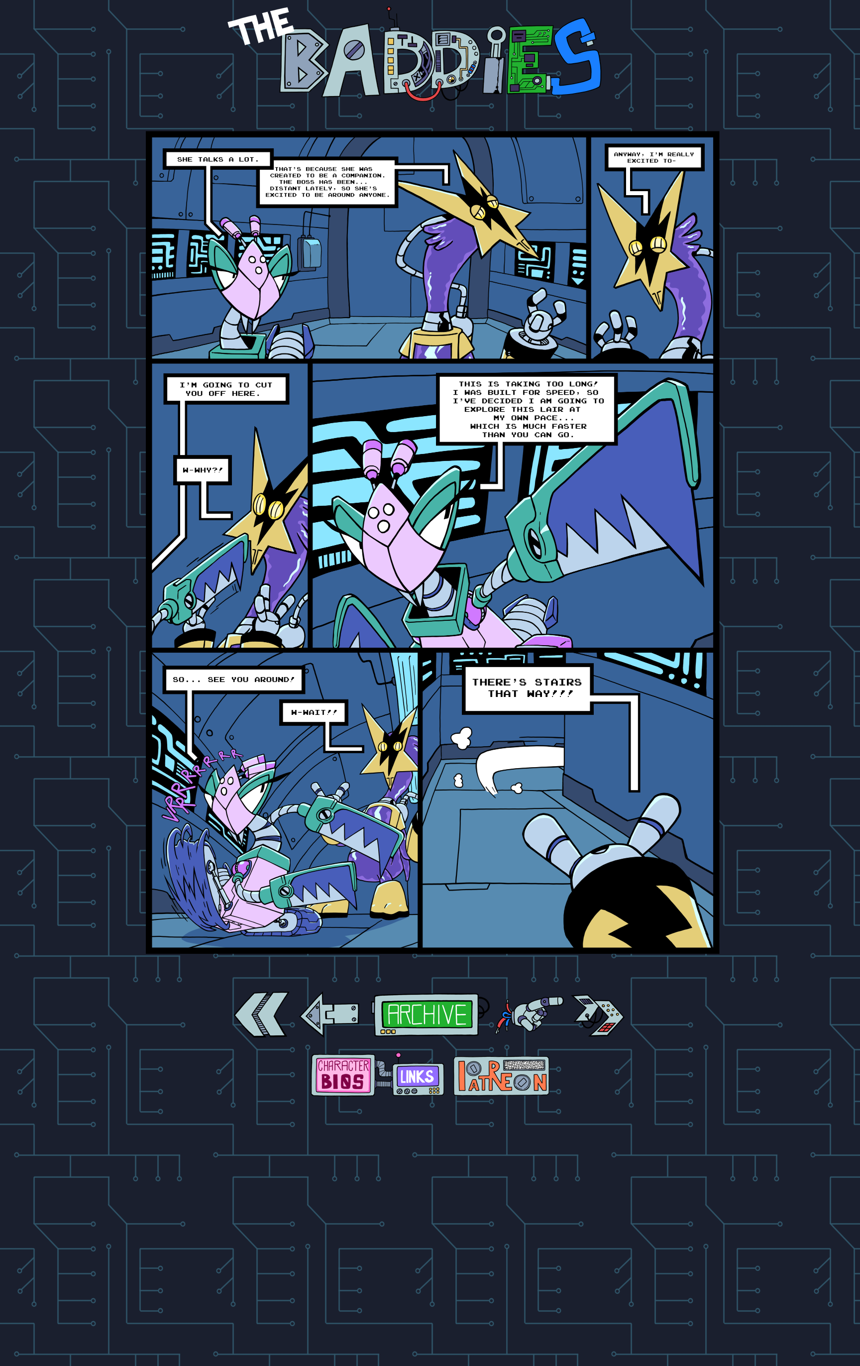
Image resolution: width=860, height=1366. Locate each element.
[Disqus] (430, 1235)
